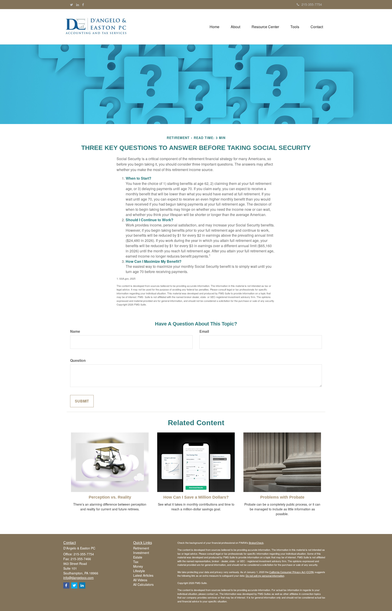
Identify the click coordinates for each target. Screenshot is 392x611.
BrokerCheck (256, 542)
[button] (235, 26)
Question (78, 360)
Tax (135, 561)
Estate (137, 557)
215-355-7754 (311, 4)
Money (138, 566)
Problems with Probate (282, 497)
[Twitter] (71, 4)
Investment (141, 552)
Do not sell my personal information (265, 575)
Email (204, 331)
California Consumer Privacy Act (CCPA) (291, 572)
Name (75, 331)
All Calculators (143, 584)
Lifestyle (139, 571)
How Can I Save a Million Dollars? (196, 497)
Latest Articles (143, 575)
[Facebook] (83, 4)
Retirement (141, 548)
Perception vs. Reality (110, 497)
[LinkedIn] (77, 4)
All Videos (140, 580)
